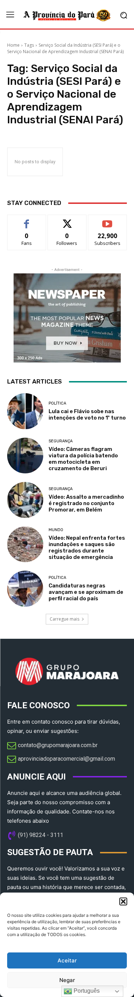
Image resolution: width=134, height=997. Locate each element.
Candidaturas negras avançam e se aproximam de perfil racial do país (86, 592)
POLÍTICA (57, 403)
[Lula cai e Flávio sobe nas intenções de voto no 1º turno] (25, 411)
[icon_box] (52, 746)
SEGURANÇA (61, 441)
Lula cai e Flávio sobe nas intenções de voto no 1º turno (87, 414)
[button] (123, 901)
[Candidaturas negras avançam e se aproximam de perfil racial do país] (25, 589)
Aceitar (67, 960)
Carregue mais (64, 619)
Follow (67, 220)
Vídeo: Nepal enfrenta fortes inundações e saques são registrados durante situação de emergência (87, 547)
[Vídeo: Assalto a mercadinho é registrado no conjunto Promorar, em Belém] (25, 500)
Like (27, 220)
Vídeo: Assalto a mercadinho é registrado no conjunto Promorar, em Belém (86, 503)
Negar (67, 980)
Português (86, 991)
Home (13, 45)
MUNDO (56, 530)
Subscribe (107, 220)
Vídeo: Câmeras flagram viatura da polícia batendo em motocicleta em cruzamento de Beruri (83, 459)
